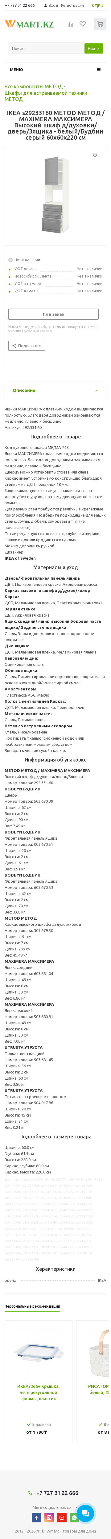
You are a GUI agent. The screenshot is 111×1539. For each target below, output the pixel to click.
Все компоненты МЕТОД (34, 86)
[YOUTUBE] (62, 1517)
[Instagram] (49, 1517)
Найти (94, 48)
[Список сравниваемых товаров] (70, 26)
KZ (94, 5)
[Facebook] (36, 1517)
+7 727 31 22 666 (20, 5)
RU (100, 5)
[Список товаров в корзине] (101, 28)
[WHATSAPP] (74, 1517)
